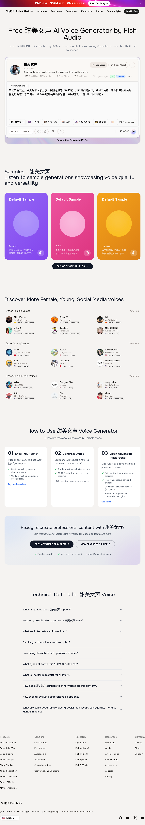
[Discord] (127, 817)
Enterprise (86, 11)
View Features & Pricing (95, 544)
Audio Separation (8, 771)
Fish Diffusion (82, 765)
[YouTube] (142, 817)
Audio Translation (8, 776)
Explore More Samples (71, 266)
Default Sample (20, 86)
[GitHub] (120, 817)
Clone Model (120, 65)
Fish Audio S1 (82, 754)
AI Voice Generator (9, 788)
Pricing (99, 11)
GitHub (138, 742)
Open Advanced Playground (52, 544)
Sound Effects (7, 782)
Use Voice (100, 65)
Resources (56, 11)
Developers (71, 11)
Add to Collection (22, 131)
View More (134, 311)
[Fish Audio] (10, 11)
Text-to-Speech (8, 742)
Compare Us (111, 765)
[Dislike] (53, 131)
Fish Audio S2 (82, 748)
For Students (40, 748)
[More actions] (132, 65)
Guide (108, 748)
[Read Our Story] (72, 3)
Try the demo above (17, 484)
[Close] (141, 3)
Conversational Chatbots (46, 771)
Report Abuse (86, 811)
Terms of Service (69, 811)
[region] (61, 122)
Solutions (42, 11)
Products (28, 11)
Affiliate (109, 771)
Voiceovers (39, 759)
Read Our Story (97, 3)
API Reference (112, 754)
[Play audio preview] (40, 253)
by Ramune (29, 68)
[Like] (45, 131)
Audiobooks (40, 754)
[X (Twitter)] (135, 817)
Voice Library (111, 759)
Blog (137, 748)
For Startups (40, 742)
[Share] (37, 131)
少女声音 (106, 246)
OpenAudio (80, 742)
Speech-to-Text (8, 748)
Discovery (110, 742)
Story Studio (6, 765)
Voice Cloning (6, 754)
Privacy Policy (51, 811)
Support (139, 754)
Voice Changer (7, 759)
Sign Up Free (132, 11)
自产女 (58, 246)
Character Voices (42, 765)
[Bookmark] (60, 131)
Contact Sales (114, 11)
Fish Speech (81, 759)
